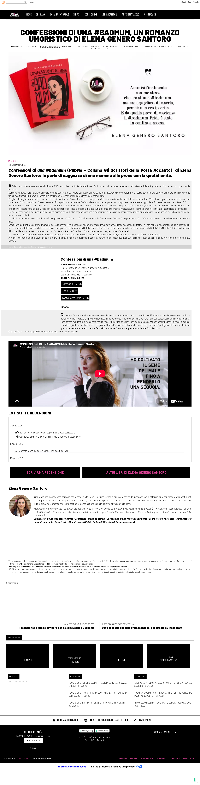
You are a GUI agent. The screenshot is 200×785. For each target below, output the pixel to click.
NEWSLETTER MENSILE (126, 561)
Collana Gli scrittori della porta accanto (97, 47)
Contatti (133, 758)
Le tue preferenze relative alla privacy (113, 766)
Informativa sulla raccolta (72, 766)
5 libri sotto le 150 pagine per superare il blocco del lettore (46, 432)
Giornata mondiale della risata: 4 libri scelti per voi (43, 450)
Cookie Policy (103, 731)
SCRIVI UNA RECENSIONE (45, 472)
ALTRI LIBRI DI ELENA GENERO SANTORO (136, 472)
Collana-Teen (120, 47)
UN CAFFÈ (19, 564)
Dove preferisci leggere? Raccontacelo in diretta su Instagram (142, 627)
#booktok (76, 47)
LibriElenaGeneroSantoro (178, 47)
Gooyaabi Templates (23, 758)
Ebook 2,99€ (69, 290)
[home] (15, 14)
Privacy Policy (87, 731)
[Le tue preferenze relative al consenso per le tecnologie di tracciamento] (195, 780)
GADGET (48, 564)
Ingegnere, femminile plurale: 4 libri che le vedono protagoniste (49, 436)
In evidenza (163, 47)
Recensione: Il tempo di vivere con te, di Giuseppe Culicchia (56, 627)
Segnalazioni (96, 49)
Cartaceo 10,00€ (72, 283)
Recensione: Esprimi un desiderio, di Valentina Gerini (97, 702)
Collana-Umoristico (134, 47)
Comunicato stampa (150, 47)
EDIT (107, 49)
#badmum (67, 47)
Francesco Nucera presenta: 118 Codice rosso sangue (162, 702)
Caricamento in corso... (20, 681)
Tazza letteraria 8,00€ (75, 297)
